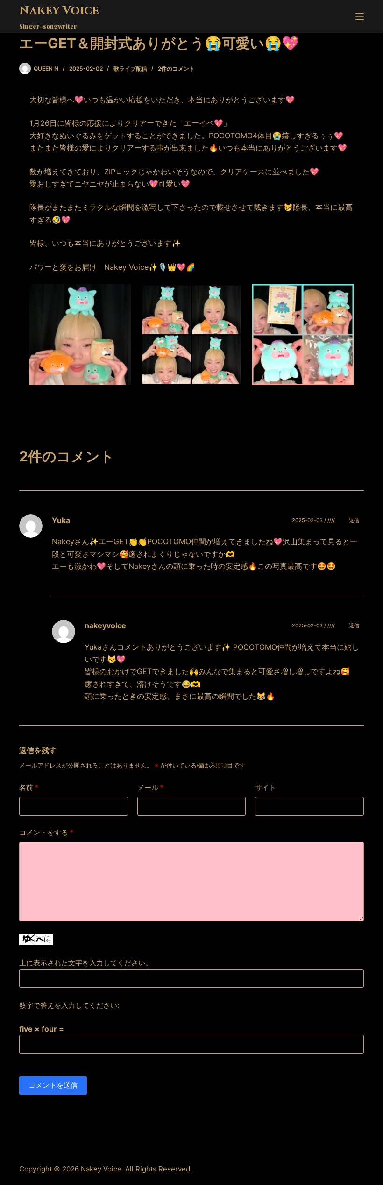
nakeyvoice (105, 625)
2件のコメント (176, 68)
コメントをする (46, 832)
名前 (28, 787)
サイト (265, 787)
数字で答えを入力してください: (69, 1005)
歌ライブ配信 (130, 68)
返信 (354, 520)
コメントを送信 (53, 1085)
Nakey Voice (59, 10)
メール (150, 787)
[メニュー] (359, 16)
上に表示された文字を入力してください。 (85, 962)
